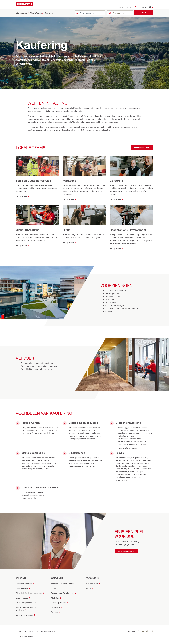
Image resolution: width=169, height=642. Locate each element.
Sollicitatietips (92, 583)
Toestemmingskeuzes (24, 636)
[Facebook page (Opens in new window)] (138, 631)
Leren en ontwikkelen (24, 615)
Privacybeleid (29, 631)
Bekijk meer (21, 196)
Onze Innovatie (22, 598)
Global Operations (58, 602)
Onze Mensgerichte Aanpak (27, 602)
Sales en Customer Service (62, 583)
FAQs (88, 588)
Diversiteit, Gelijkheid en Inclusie (29, 593)
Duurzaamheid (22, 588)
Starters (54, 612)
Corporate (55, 607)
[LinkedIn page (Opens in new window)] (143, 631)
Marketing (55, 598)
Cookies (19, 631)
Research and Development (62, 593)
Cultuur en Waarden (24, 583)
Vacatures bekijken (126, 551)
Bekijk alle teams (142, 147)
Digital (53, 588)
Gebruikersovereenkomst (45, 631)
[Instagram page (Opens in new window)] (152, 631)
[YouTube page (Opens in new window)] (147, 631)
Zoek (144, 13)
